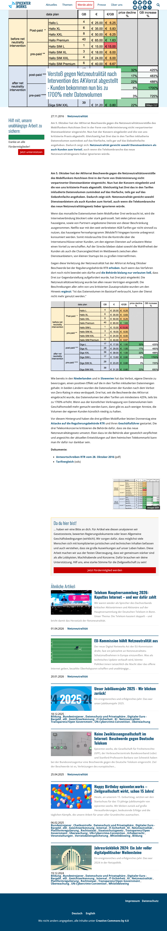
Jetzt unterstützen (31, 152)
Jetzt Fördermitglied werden (105, 570)
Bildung (56, 716)
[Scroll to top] (160, 924)
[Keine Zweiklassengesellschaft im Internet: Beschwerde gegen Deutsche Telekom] (71, 744)
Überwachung (141, 722)
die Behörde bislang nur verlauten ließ (126, 272)
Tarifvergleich (65, 461)
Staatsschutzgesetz (111, 830)
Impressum (132, 901)
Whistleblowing (120, 835)
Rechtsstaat (89, 830)
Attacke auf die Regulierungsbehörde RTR (78, 423)
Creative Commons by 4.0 (112, 920)
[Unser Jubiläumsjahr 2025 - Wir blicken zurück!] (71, 698)
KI (116, 719)
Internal (102, 828)
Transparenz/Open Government (72, 722)
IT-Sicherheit (104, 719)
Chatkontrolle (82, 825)
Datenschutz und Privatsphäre (105, 716)
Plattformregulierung (65, 830)
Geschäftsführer (128, 423)
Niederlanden (82, 378)
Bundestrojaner (73, 716)
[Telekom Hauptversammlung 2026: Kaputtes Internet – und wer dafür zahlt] (71, 602)
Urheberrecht (136, 833)
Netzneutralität (77, 116)
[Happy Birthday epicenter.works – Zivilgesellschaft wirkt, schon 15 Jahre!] (71, 796)
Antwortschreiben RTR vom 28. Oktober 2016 (85, 457)
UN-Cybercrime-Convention (112, 722)
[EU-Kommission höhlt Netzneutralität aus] (71, 650)
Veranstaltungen (62, 835)
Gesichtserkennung (82, 719)
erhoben (114, 268)
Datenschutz (150, 901)
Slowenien (107, 378)
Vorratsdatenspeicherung (92, 835)
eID (65, 719)
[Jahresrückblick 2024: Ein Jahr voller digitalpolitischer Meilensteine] (71, 858)
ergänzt (66, 291)
